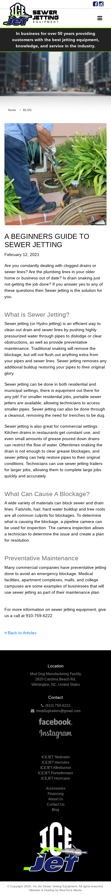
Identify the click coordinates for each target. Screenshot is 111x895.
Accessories (55, 788)
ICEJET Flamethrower (55, 773)
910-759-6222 (39, 615)
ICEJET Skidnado (55, 757)
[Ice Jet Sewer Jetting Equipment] (31, 14)
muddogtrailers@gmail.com (57, 711)
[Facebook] (95, 4)
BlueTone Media (70, 890)
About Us (55, 799)
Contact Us (56, 804)
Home (12, 110)
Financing (56, 794)
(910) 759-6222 (57, 706)
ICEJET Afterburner (55, 768)
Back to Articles (21, 632)
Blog (55, 810)
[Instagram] (101, 4)
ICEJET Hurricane (55, 778)
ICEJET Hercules (55, 762)
